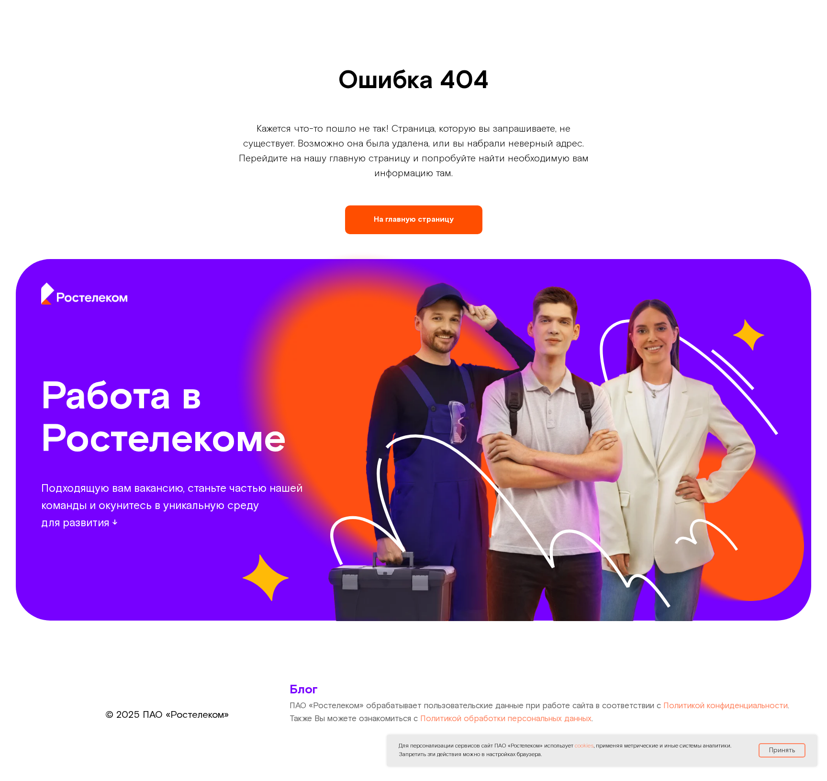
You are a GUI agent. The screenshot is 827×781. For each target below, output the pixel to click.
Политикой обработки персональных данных (506, 718)
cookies (584, 745)
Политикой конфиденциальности (725, 706)
